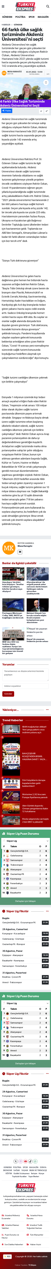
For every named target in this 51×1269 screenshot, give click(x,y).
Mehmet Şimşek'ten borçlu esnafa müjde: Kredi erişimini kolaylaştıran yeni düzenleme (37, 617)
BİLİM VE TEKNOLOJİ (38, 1170)
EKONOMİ (7, 1170)
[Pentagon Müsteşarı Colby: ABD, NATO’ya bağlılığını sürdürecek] (13, 605)
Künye (41, 1173)
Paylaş (8, 111)
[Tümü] (47, 710)
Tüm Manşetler (36, 1235)
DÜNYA (43, 1167)
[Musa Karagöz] (8, 548)
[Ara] (47, 7)
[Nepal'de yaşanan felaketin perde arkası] (38, 632)
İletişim (34, 1173)
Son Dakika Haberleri (14, 1245)
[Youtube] (25, 1161)
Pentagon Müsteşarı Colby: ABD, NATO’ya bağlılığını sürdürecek (12, 615)
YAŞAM (24, 1170)
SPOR (32, 17)
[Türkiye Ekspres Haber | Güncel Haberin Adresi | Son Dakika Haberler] (25, 6)
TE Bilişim (32, 1265)
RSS (8, 1257)
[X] (15, 1161)
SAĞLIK (16, 1170)
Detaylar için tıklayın (25, 901)
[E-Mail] (20, 552)
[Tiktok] (30, 1161)
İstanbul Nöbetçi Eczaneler (11, 1217)
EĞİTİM (9, 1173)
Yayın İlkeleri (33, 1176)
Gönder (8, 694)
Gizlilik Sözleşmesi (21, 1173)
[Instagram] (20, 1161)
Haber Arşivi (35, 1245)
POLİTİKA (20, 17)
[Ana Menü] (3, 7)
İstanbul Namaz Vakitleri (10, 1226)
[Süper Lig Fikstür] (47, 911)
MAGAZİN (43, 17)
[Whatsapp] (35, 1161)
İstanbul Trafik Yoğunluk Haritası (34, 1226)
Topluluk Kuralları (19, 1176)
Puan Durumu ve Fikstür (10, 1236)
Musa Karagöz (25, 546)
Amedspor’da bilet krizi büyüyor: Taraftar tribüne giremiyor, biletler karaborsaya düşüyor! (13, 586)
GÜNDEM (7, 17)
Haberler (6, 25)
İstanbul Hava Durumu (34, 1217)
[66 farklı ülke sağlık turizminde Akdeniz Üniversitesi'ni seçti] (25, 92)
